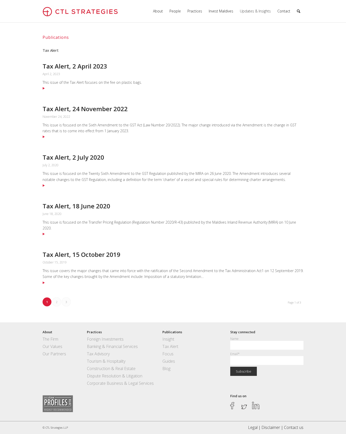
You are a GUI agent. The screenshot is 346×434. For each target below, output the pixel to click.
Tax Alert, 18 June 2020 (76, 206)
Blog (166, 368)
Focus (168, 354)
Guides (168, 361)
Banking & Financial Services (112, 346)
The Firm (50, 339)
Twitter (245, 405)
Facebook (234, 405)
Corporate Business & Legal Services (120, 383)
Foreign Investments (105, 339)
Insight (168, 339)
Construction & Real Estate (111, 368)
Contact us (293, 427)
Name (234, 339)
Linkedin (256, 405)
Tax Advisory (98, 354)
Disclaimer (270, 427)
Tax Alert (170, 346)
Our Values (52, 346)
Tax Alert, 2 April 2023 (75, 66)
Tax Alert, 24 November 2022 (85, 109)
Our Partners (54, 354)
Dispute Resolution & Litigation (114, 376)
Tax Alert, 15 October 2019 (81, 254)
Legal (253, 427)
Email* (235, 354)
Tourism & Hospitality (106, 361)
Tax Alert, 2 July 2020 (73, 157)
